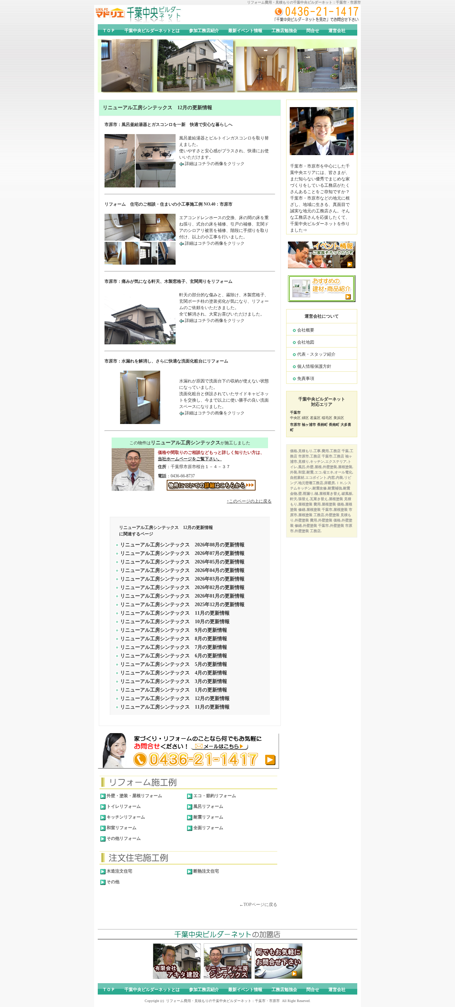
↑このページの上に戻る (249, 501)
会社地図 (305, 342)
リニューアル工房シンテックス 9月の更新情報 (173, 630)
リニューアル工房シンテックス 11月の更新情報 (175, 613)
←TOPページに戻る (258, 904)
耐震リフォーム (207, 817)
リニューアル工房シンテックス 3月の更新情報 (173, 681)
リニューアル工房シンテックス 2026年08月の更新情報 (182, 544)
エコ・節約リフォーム (214, 795)
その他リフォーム (123, 838)
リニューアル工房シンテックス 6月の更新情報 (173, 655)
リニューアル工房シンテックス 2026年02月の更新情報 (182, 587)
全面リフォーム (207, 827)
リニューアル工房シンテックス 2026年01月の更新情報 (182, 596)
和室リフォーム (121, 827)
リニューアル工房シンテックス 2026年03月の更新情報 (182, 579)
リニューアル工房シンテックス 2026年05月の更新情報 (182, 562)
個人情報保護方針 (314, 366)
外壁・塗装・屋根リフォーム (134, 795)
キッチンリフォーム (125, 817)
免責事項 (305, 378)
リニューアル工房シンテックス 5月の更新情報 (173, 664)
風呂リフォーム (207, 806)
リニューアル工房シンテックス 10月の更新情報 (175, 621)
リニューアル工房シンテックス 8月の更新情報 (173, 638)
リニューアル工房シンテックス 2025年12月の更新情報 (182, 604)
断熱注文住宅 (205, 871)
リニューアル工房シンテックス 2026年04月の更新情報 (182, 570)
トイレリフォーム (123, 806)
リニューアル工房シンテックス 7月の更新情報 (173, 647)
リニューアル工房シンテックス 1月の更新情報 (173, 690)
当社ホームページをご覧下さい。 (190, 458)
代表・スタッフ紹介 (316, 354)
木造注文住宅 (119, 871)
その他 (112, 881)
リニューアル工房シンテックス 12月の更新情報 (157, 107)
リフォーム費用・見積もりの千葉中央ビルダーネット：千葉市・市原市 (304, 2)
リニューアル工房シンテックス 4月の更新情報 (173, 672)
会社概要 (305, 330)
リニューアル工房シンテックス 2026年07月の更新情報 (182, 553)
